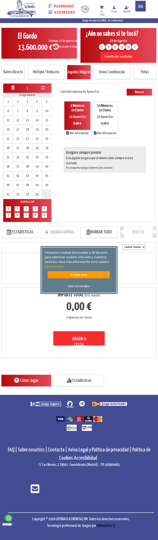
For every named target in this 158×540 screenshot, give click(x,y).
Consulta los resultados (118, 56)
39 (37, 166)
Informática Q (106, 526)
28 (27, 148)
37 (17, 166)
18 (27, 129)
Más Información (79, 133)
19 (37, 129)
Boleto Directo (13, 72)
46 (8, 185)
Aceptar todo (78, 274)
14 (37, 120)
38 (27, 166)
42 (17, 176)
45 (46, 176)
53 (27, 194)
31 (8, 157)
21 (8, 139)
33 (27, 157)
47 (17, 185)
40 (46, 166)
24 (37, 139)
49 (37, 185)
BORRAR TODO (101, 232)
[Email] (35, 491)
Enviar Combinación (112, 72)
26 (8, 148)
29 (37, 148)
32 (17, 157)
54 (37, 194)
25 (46, 139)
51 (8, 194)
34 (37, 157)
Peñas (145, 72)
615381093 (63, 12)
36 (8, 166)
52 (17, 194)
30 (46, 148)
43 (27, 176)
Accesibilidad (85, 458)
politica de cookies (54, 266)
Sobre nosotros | (32, 450)
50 (46, 185)
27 (17, 148)
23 (27, 139)
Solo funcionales (79, 286)
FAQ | (13, 450)
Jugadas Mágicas (79, 72)
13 (27, 120)
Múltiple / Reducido (46, 72)
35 (46, 157)
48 (27, 185)
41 (8, 176)
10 (46, 111)
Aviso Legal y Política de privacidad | (100, 450)
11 (8, 120)
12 (17, 120)
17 (17, 129)
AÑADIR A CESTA (79, 341)
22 (17, 139)
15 (46, 120)
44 (37, 176)
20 (46, 129)
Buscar (139, 92)
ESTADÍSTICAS (22, 232)
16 (8, 129)
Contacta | (57, 450)
